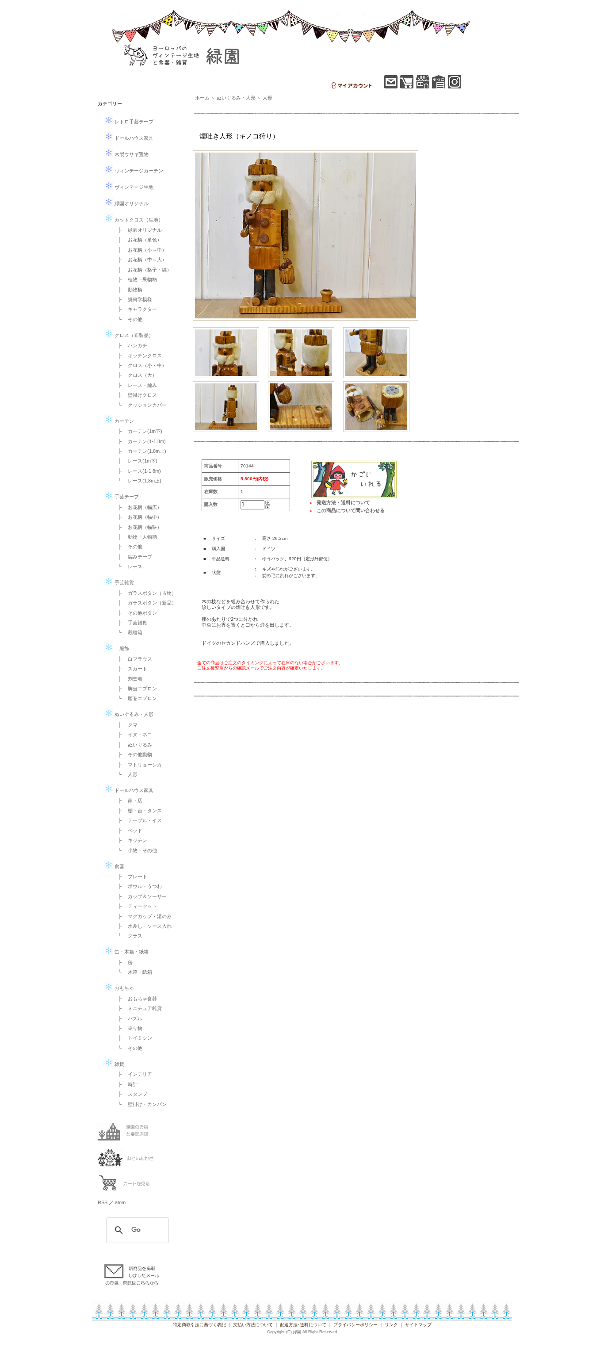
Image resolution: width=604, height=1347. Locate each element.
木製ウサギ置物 (131, 154)
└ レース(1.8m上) (137, 480)
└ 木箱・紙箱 (132, 972)
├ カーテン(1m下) (137, 431)
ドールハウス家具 (133, 138)
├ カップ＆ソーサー (140, 896)
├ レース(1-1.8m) (137, 471)
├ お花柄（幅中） (137, 517)
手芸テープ (126, 496)
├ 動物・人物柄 (135, 537)
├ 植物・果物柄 (135, 279)
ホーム (202, 97)
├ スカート (130, 668)
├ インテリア (132, 1074)
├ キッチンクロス (137, 355)
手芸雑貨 (123, 582)
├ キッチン (130, 840)
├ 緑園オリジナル (137, 230)
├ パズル (127, 1018)
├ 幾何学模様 (132, 299)
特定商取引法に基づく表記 (199, 1324)
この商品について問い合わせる (351, 510)
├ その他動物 (132, 754)
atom (120, 1202)
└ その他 (127, 319)
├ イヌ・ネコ (132, 734)
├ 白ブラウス (132, 659)
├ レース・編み (135, 385)
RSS (102, 1202)
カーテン (123, 421)
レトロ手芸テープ (133, 121)
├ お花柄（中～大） (140, 259)
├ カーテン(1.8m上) (139, 451)
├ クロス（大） (135, 375)
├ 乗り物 (127, 1028)
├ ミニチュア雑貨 (137, 1008)
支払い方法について (253, 1324)
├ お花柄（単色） (137, 239)
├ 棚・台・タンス (137, 810)
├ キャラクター (135, 309)
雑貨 (118, 1064)
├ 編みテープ (132, 556)
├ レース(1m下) (135, 460)
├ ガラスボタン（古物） (144, 593)
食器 (118, 866)
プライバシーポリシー (355, 1324)
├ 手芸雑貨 (130, 622)
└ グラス (127, 935)
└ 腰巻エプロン (135, 698)
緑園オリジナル (131, 203)
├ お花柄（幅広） (137, 507)
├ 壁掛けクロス (135, 395)
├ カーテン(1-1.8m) (139, 441)
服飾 (121, 648)
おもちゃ (123, 988)
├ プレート (130, 876)
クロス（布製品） (133, 335)
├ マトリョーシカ (137, 764)
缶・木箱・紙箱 (131, 951)
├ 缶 (123, 962)
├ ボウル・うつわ (137, 886)
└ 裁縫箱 (127, 632)
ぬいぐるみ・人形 (133, 714)
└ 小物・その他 (135, 850)
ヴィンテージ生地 (133, 187)
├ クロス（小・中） (140, 365)
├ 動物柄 (127, 289)
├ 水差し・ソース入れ (142, 926)
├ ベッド (127, 830)
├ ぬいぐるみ (132, 744)
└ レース (127, 566)
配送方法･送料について (303, 1324)
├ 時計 (125, 1084)
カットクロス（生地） (138, 219)
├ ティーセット (135, 906)
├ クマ (125, 724)
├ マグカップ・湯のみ (142, 916)
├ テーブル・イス (137, 820)
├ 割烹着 (127, 678)
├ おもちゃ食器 (135, 998)
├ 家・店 (127, 800)
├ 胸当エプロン (135, 688)
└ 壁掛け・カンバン (140, 1104)
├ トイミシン (132, 1038)
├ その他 (127, 546)
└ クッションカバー (140, 405)
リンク (391, 1324)
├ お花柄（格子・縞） (142, 269)
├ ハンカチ (130, 345)
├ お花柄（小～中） (140, 250)
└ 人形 (125, 774)
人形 (267, 97)
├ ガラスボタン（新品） (144, 602)
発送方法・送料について (343, 502)
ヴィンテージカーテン (138, 170)
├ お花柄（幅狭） (137, 527)
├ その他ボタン (135, 613)
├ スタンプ (130, 1094)
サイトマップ (418, 1324)
